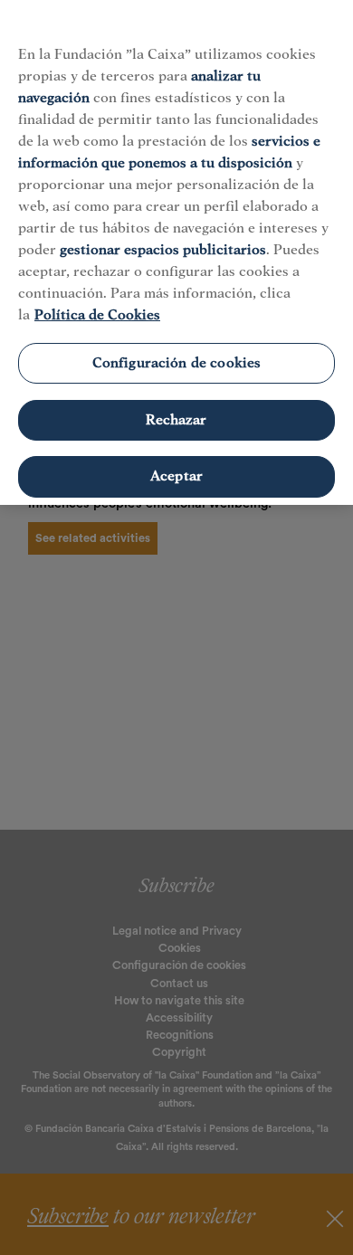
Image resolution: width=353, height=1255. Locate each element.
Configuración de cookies (177, 363)
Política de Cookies (97, 315)
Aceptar (176, 476)
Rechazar (176, 420)
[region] (176, 252)
